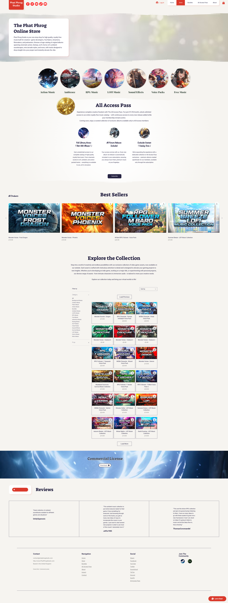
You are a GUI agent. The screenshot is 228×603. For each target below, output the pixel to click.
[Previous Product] (6, 218)
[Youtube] (36, 4)
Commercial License (44, 569)
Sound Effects (76, 328)
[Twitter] (32, 4)
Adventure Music (76, 319)
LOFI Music (75, 332)
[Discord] (45, 4)
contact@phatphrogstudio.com (43, 558)
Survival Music (76, 330)
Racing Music (76, 321)
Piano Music (75, 304)
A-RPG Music (75, 313)
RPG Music (75, 315)
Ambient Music (76, 311)
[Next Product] (222, 218)
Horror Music (75, 334)
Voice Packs (75, 326)
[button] (223, 2)
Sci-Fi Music (75, 323)
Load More (124, 444)
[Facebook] (28, 4)
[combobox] (148, 289)
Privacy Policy (36, 569)
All (72, 298)
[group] (114, 221)
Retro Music (75, 336)
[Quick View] (34, 218)
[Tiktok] (41, 4)
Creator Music (76, 302)
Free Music (75, 317)
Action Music (75, 306)
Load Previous (124, 297)
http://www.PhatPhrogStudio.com (43, 561)
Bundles (74, 309)
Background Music (77, 300)
